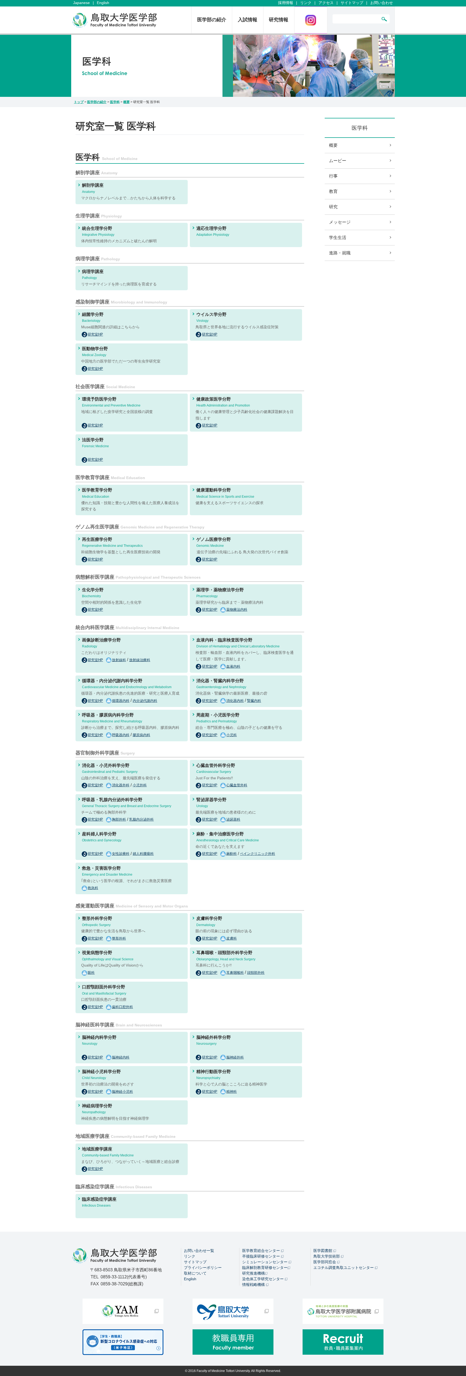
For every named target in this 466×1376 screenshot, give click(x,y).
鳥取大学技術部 (327, 1256)
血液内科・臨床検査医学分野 (238, 643)
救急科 (93, 888)
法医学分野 (95, 443)
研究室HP (95, 334)
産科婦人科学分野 (101, 837)
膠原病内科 (141, 735)
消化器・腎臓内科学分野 (221, 683)
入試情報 (247, 19)
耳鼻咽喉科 (235, 973)
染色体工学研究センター (263, 1279)
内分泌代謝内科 (145, 701)
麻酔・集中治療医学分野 (227, 837)
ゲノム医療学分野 (213, 542)
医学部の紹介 (211, 19)
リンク (305, 3)
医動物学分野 (95, 351)
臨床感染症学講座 (99, 1202)
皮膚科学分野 (209, 921)
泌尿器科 (233, 819)
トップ (79, 102)
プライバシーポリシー (203, 1267)
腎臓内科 (254, 701)
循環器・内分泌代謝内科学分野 (127, 683)
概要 (126, 102)
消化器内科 (235, 701)
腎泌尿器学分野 (211, 802)
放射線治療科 (139, 660)
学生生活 (337, 237)
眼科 (91, 973)
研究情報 (278, 19)
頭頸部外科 (256, 973)
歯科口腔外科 (122, 1007)
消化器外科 (120, 785)
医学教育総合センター (261, 1250)
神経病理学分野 (97, 1109)
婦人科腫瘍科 (143, 854)
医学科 (115, 102)
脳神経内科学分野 (99, 1040)
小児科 (231, 735)
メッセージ (340, 222)
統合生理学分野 (98, 231)
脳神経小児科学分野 (101, 1074)
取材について (195, 1273)
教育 (333, 191)
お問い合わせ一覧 (199, 1250)
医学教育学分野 (97, 493)
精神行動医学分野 (213, 1074)
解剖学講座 (93, 188)
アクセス (326, 3)
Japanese (81, 3)
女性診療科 (120, 854)
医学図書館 (323, 1250)
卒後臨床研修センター (261, 1256)
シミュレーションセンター (265, 1262)
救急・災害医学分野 (107, 871)
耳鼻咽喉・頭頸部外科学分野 (225, 955)
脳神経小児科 (122, 1092)
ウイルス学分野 (211, 317)
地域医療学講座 (108, 1152)
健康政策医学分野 (223, 402)
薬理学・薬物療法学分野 (220, 593)
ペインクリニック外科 (257, 854)
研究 (333, 206)
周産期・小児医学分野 (217, 718)
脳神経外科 (235, 1057)
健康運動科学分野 (225, 493)
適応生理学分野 (212, 231)
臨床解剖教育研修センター (264, 1267)
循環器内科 (120, 701)
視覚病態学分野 (107, 955)
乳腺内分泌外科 (141, 819)
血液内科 (233, 666)
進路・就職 (340, 253)
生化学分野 (93, 593)
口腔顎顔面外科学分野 (104, 990)
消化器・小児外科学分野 (110, 768)
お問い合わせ (381, 3)
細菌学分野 (93, 317)
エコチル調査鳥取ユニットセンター (344, 1267)
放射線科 (119, 660)
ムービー (337, 160)
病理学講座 (93, 274)
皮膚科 (231, 938)
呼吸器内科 (120, 735)
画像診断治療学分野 (101, 643)
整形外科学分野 (97, 921)
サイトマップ (352, 3)
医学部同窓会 (325, 1262)
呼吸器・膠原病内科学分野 (112, 718)
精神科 (231, 1092)
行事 (333, 176)
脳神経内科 (120, 1057)
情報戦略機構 (254, 1284)
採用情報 (285, 3)
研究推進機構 (253, 1273)
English (103, 3)
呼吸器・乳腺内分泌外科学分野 (126, 802)
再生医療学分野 (112, 542)
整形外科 (119, 938)
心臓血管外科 (236, 785)
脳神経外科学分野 (213, 1040)
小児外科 (140, 785)
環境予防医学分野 (111, 402)
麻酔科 (231, 854)
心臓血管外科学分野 (215, 768)
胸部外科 (119, 819)
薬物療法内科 (236, 609)
